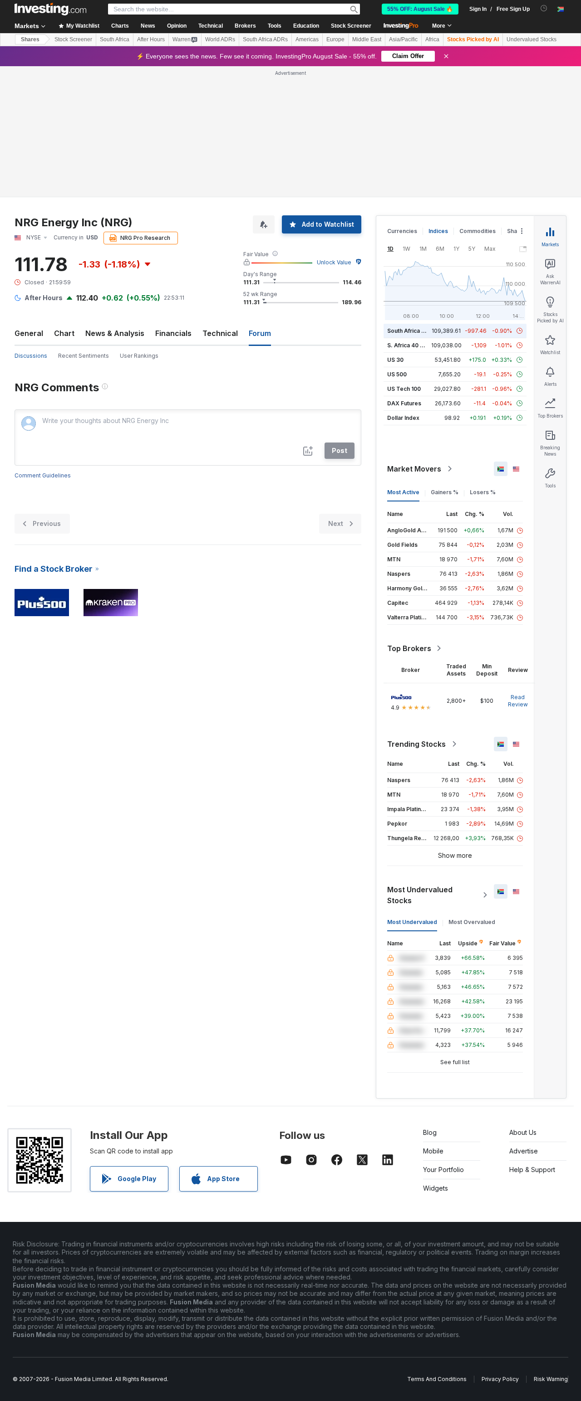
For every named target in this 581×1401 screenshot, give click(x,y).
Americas (307, 39)
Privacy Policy (500, 1379)
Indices (438, 231)
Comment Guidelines (43, 475)
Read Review (518, 701)
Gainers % (444, 492)
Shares (30, 39)
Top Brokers (409, 648)
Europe (335, 39)
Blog (430, 1132)
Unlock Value (334, 262)
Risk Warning (551, 1379)
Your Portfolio (443, 1169)
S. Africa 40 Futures (413, 345)
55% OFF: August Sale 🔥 (420, 9)
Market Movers (414, 468)
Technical (220, 333)
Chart (64, 333)
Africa (432, 39)
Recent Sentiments (83, 355)
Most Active (403, 492)
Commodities (477, 231)
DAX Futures (404, 403)
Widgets (435, 1188)
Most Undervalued (412, 922)
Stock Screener (351, 26)
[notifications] (544, 8)
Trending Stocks (416, 744)
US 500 (397, 374)
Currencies (402, 231)
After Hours (151, 39)
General (29, 333)
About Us (523, 1132)
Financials (173, 333)
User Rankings (139, 355)
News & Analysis (114, 333)
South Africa (114, 39)
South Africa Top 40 (414, 330)
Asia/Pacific (403, 39)
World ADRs (220, 39)
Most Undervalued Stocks (420, 895)
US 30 (395, 359)
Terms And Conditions (437, 1379)
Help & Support (532, 1169)
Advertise (523, 1151)
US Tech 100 (404, 388)
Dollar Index (403, 417)
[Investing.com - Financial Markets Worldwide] (50, 9)
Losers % (483, 492)
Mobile (433, 1151)
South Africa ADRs (265, 39)
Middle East (366, 39)
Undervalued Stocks (531, 39)
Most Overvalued (471, 922)
